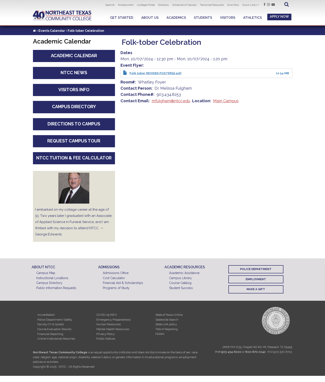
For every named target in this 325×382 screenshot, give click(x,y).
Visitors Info (73, 89)
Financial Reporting (50, 334)
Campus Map (45, 273)
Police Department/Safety (54, 319)
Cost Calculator (114, 278)
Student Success (181, 288)
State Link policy (166, 324)
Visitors (227, 18)
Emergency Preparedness (113, 319)
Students (203, 18)
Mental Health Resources (112, 329)
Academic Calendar (74, 55)
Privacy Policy (105, 334)
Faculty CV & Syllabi (50, 324)
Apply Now (279, 17)
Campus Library (180, 278)
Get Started (121, 18)
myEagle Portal (146, 4)
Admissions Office (115, 273)
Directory (163, 4)
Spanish (110, 4)
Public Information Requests (56, 288)
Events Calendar (51, 30)
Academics (176, 18)
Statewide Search (166, 319)
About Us (150, 18)
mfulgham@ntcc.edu (171, 100)
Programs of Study (116, 288)
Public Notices (105, 338)
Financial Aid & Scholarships (123, 283)
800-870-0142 (255, 352)
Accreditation (46, 314)
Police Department (255, 269)
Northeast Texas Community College (62, 16)
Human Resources (108, 324)
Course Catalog (180, 283)
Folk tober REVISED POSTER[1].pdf (156, 73)
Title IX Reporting (166, 329)
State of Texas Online (169, 314)
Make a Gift (256, 289)
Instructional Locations (52, 278)
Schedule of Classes (184, 4)
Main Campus (226, 100)
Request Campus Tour (73, 141)
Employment (126, 4)
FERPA (159, 334)
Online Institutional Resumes (56, 338)
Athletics (252, 18)
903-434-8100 (231, 352)
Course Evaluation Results (54, 329)
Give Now (233, 4)
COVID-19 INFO (106, 314)
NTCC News (74, 72)
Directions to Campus (74, 124)
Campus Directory (74, 106)
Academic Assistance (184, 273)
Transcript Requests (212, 4)
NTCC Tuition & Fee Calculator (74, 158)
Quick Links (249, 4)
